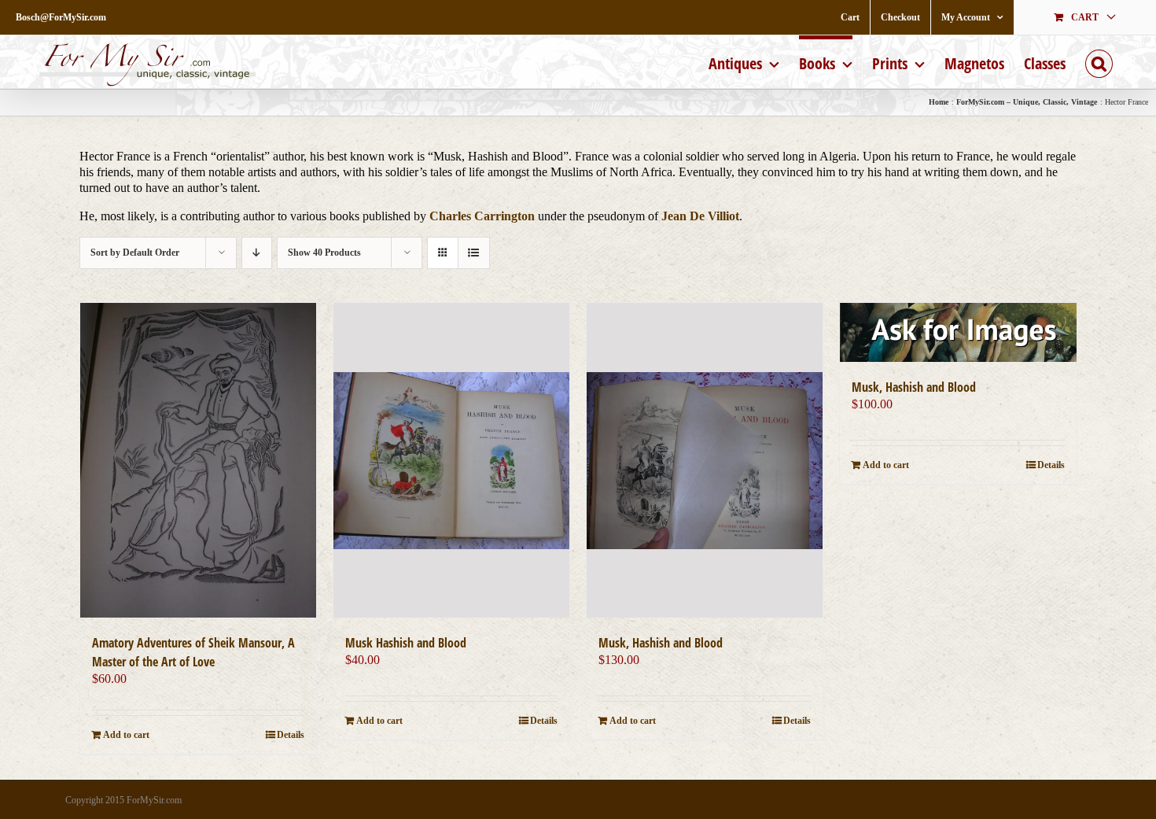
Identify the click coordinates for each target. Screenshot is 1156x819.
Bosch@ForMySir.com (61, 17)
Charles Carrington (482, 216)
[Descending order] (256, 253)
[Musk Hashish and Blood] (451, 460)
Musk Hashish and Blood (405, 642)
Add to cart (126, 734)
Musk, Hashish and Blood (660, 642)
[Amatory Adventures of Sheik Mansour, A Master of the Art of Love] (198, 460)
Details (290, 734)
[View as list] (473, 253)
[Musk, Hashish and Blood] (705, 460)
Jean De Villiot (700, 216)
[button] (1099, 61)
